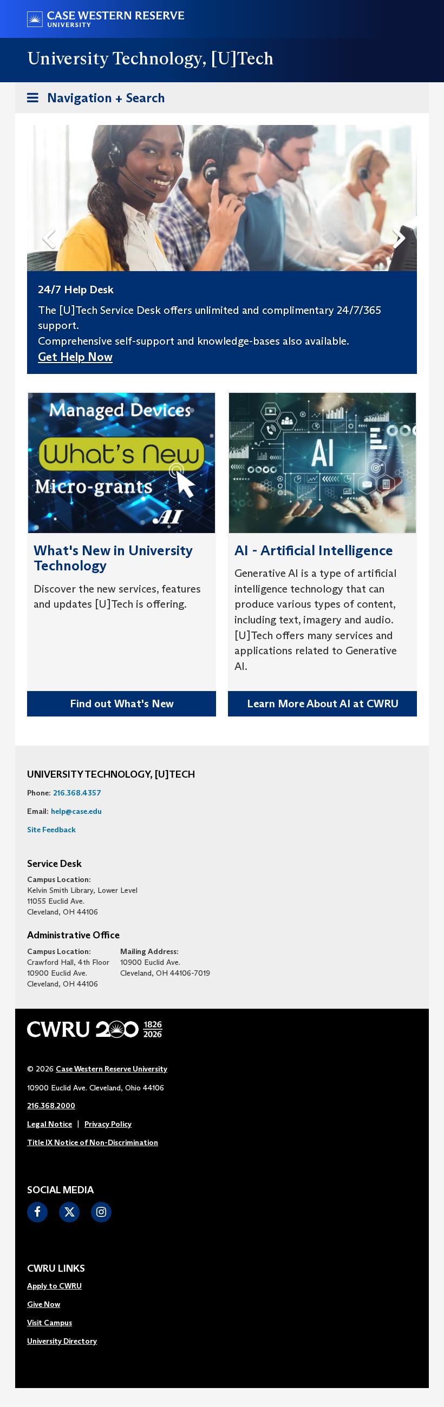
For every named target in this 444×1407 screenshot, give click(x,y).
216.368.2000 (51, 1105)
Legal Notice (49, 1124)
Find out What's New (122, 703)
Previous (50, 220)
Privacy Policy (108, 1124)
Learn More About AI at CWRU (323, 703)
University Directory (62, 1341)
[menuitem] (62, 1286)
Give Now (43, 1304)
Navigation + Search (92, 101)
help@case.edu (76, 811)
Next (402, 220)
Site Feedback (51, 829)
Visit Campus (49, 1322)
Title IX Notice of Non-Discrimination (92, 1142)
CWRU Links (56, 1269)
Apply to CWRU (54, 1286)
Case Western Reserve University (111, 1069)
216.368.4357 (77, 793)
